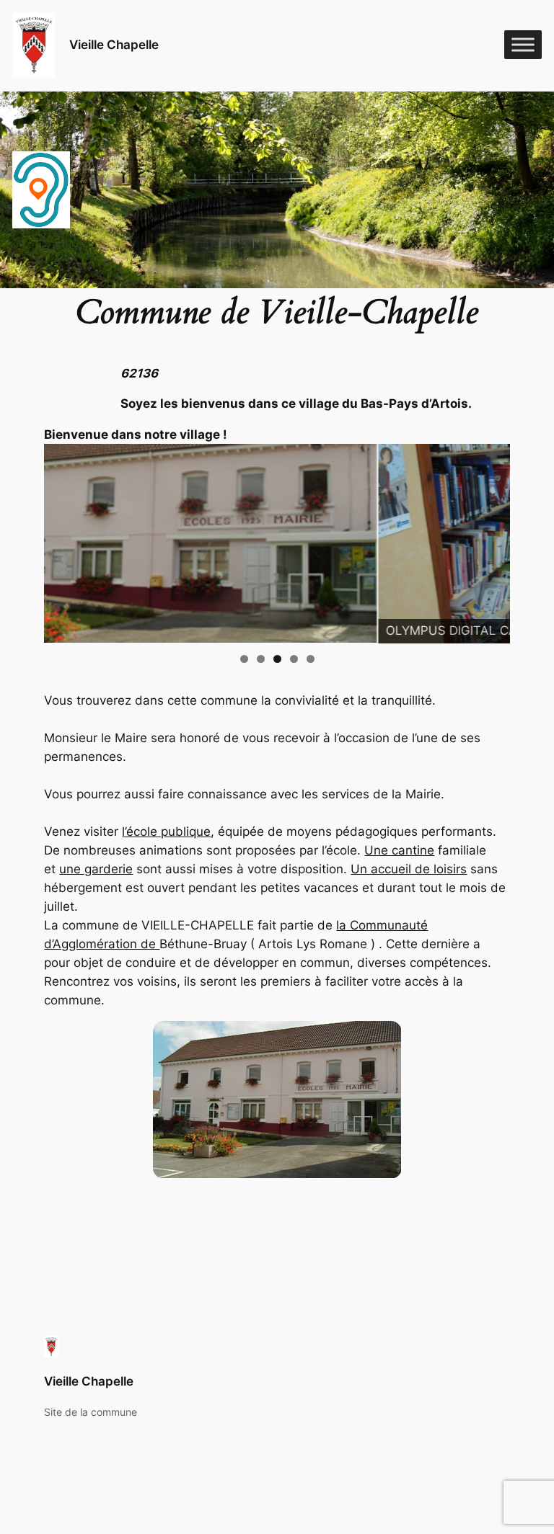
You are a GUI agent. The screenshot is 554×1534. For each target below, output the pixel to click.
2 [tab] (261, 659)
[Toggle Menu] (523, 45)
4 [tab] (294, 659)
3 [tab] (277, 659)
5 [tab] (311, 659)
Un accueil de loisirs (409, 869)
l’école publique (166, 831)
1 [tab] (244, 659)
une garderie (96, 869)
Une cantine (399, 850)
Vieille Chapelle (114, 44)
